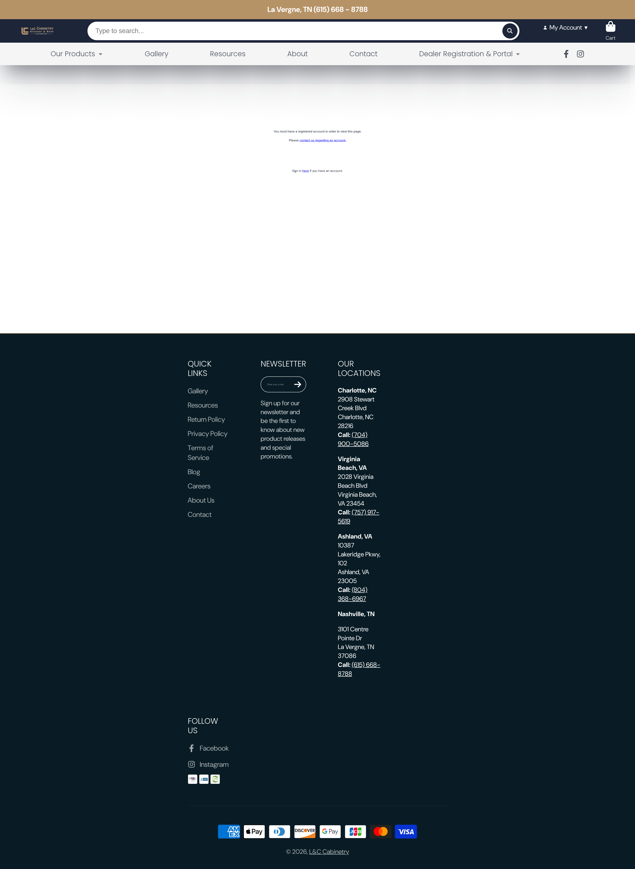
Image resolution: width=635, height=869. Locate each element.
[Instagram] (580, 54)
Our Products (73, 54)
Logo (37, 31)
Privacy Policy (208, 433)
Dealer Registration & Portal (466, 54)
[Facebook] (566, 54)
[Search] (510, 31)
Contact (363, 54)
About (297, 54)
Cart (610, 31)
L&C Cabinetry (329, 851)
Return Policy (206, 419)
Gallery (156, 54)
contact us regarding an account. (323, 140)
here (305, 171)
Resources (228, 54)
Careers (199, 486)
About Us (201, 500)
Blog (194, 471)
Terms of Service (200, 452)
